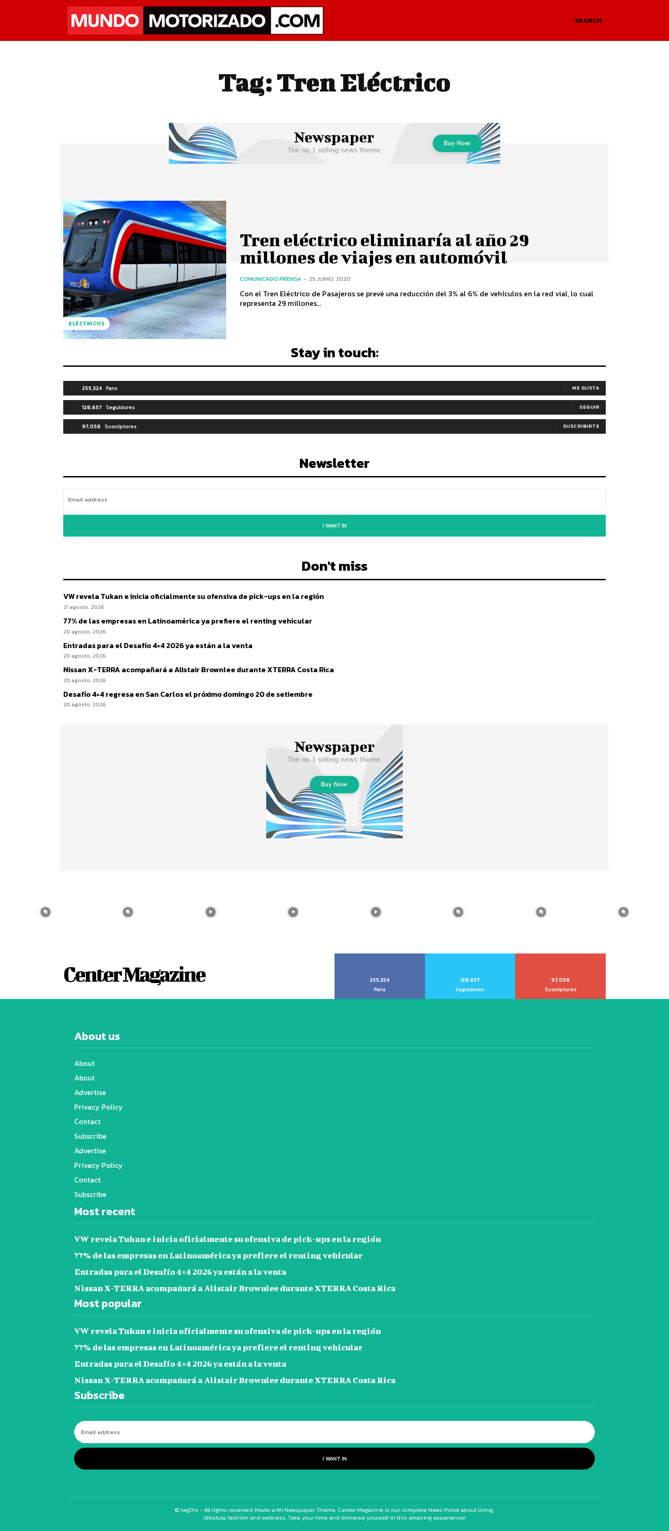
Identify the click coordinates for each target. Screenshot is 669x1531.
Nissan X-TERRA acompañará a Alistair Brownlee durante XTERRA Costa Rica (198, 669)
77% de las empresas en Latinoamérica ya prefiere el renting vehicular (187, 620)
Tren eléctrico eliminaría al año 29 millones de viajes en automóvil (384, 248)
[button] (588, 20)
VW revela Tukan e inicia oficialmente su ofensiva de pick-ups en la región (193, 596)
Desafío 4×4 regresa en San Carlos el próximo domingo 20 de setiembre (188, 694)
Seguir (589, 407)
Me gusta (585, 387)
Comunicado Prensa (270, 278)
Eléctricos (86, 323)
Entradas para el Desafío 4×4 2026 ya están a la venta (158, 645)
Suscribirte (581, 426)
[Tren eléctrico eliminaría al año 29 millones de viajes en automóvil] (144, 270)
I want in (335, 526)
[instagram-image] (45, 912)
